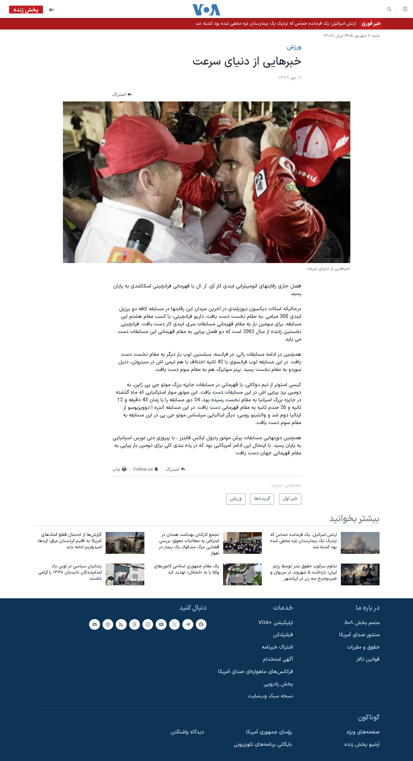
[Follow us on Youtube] (161, 624)
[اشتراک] (94, 624)
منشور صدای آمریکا (359, 635)
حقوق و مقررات (363, 647)
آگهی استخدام (278, 659)
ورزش (294, 47)
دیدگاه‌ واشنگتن (187, 732)
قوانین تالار (368, 659)
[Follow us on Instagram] (147, 624)
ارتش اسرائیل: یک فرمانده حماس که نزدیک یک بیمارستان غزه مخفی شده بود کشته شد (276, 23)
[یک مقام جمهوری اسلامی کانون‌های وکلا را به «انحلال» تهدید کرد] (242, 574)
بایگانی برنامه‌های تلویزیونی (263, 744)
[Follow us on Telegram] (187, 624)
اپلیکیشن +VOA (275, 623)
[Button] (122, 94)
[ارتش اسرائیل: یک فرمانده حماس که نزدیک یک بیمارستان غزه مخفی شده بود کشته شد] (360, 543)
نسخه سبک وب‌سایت (270, 696)
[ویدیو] (51, 10)
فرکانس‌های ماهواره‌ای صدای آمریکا (255, 672)
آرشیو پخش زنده (362, 744)
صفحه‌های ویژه (363, 732)
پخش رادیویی (278, 684)
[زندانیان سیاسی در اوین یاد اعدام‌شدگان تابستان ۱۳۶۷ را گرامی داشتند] (125, 574)
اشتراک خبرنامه (277, 647)
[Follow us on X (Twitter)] (174, 624)
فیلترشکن (283, 635)
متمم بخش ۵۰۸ (362, 623)
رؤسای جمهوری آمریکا (269, 732)
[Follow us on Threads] (134, 624)
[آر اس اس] (121, 624)
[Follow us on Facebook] (201, 624)
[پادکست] (108, 624)
